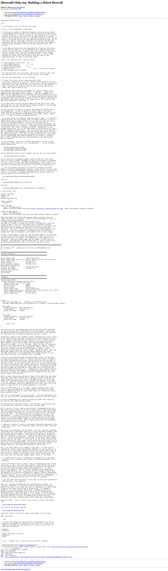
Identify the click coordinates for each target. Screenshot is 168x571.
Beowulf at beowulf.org (28, 545)
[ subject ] (32, 16)
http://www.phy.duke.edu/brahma (14, 504)
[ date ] (20, 16)
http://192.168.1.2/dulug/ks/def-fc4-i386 (47, 208)
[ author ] (38, 16)
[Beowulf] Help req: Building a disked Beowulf (31, 12)
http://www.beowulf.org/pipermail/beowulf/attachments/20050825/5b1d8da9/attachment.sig (38, 557)
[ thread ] (25, 16)
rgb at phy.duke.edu (19, 7)
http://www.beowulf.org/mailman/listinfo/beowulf (69, 546)
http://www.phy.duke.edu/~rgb (13, 510)
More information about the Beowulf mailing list (15, 569)
